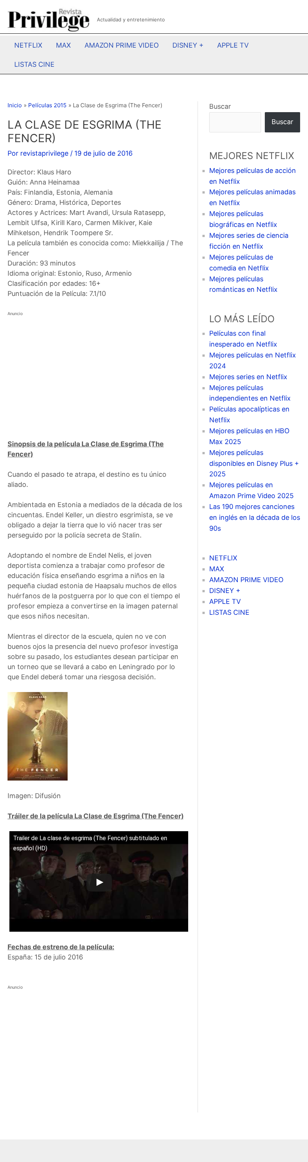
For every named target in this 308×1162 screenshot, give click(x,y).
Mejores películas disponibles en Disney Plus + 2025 (254, 463)
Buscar (220, 106)
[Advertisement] (97, 371)
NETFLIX (28, 45)
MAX (63, 45)
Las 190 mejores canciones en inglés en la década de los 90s (254, 517)
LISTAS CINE (34, 64)
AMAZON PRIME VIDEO (122, 45)
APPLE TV (233, 45)
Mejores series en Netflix (248, 377)
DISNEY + (188, 45)
